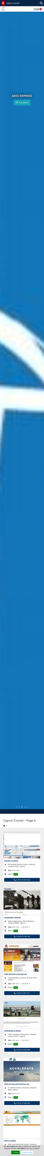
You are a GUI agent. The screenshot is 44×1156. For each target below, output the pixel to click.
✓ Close (15, 1152)
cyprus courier (13, 3)
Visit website (23, 103)
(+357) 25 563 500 (23, 1103)
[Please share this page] (5, 826)
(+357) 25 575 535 (23, 880)
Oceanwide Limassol (12, 917)
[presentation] (4, 412)
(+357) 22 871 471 (23, 993)
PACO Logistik (10, 1141)
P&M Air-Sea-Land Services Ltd (16, 1084)
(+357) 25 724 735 (23, 936)
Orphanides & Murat (12, 1031)
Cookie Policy (27, 1152)
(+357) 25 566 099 (23, 1050)
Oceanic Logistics (11, 861)
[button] (17, 807)
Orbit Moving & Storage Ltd (15, 974)
